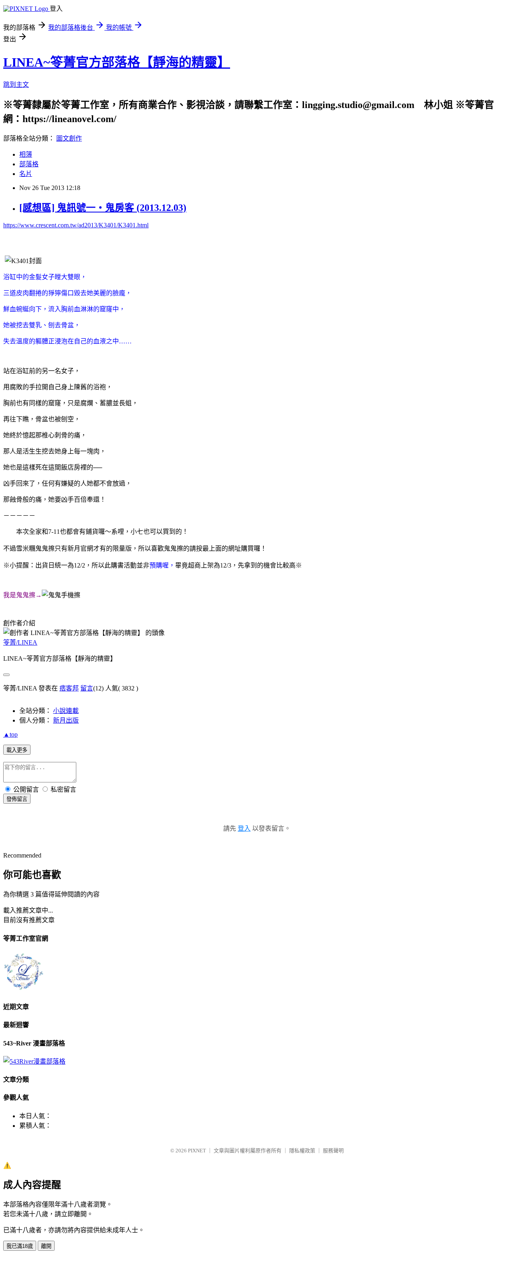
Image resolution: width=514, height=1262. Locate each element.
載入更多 (16, 750)
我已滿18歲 (19, 1246)
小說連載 (66, 710)
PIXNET (197, 1151)
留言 (86, 688)
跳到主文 (16, 84)
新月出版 (66, 720)
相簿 (25, 154)
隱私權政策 (302, 1151)
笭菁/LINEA (20, 642)
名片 (25, 173)
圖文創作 (69, 138)
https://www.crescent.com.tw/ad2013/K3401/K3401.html (76, 225)
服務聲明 (333, 1151)
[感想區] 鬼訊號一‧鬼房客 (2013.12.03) (102, 207)
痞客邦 (69, 688)
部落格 (29, 164)
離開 (46, 1246)
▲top (10, 734)
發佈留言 (16, 799)
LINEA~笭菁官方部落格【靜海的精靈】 (116, 62)
